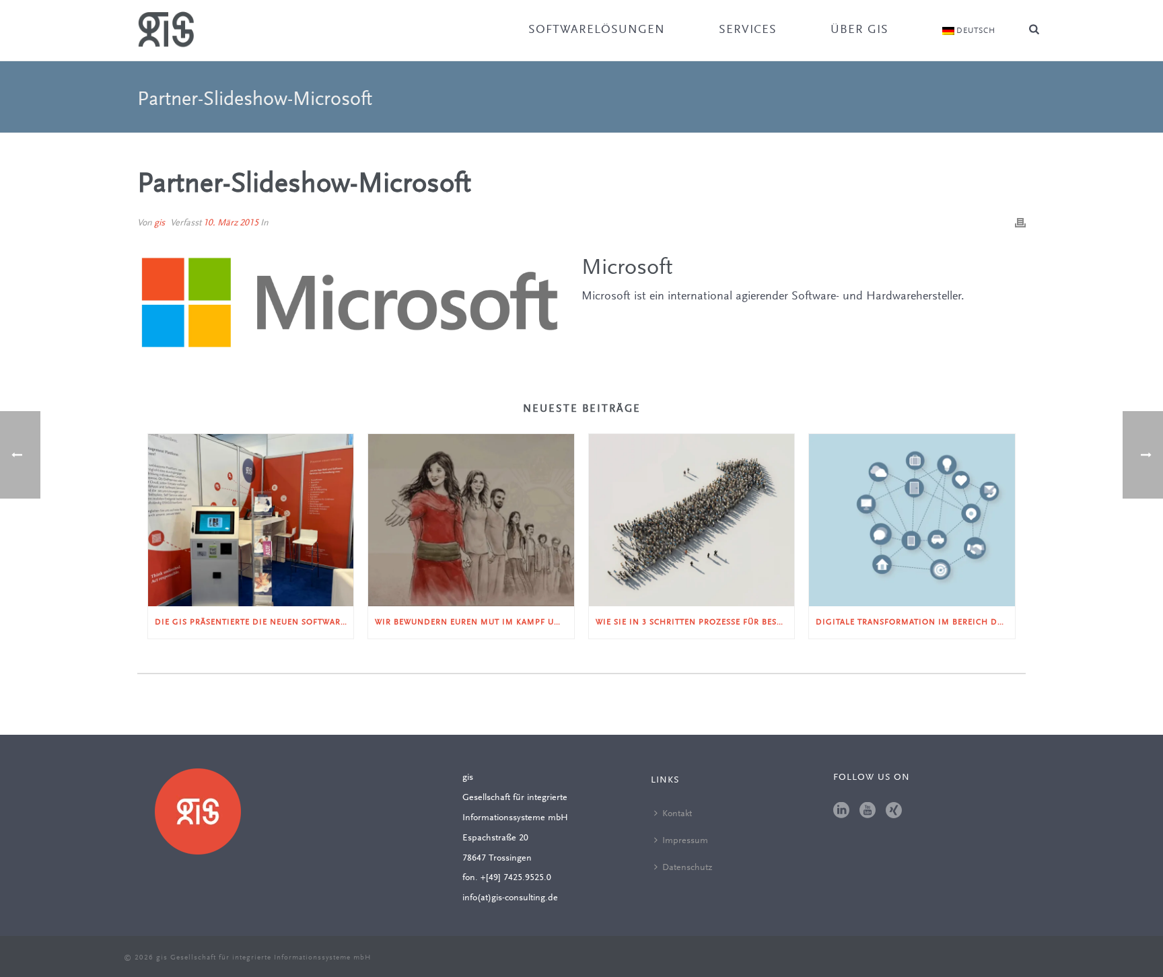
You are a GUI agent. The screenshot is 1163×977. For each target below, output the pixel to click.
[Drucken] (1020, 223)
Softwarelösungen (596, 30)
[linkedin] (841, 811)
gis (159, 223)
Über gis (859, 30)
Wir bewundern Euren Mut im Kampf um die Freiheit (474, 622)
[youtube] (867, 811)
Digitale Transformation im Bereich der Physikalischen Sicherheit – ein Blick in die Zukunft (915, 622)
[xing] (894, 811)
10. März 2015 (230, 223)
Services (748, 30)
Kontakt (677, 814)
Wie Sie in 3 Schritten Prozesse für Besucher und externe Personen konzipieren (695, 622)
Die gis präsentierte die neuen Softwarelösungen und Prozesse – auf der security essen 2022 (254, 622)
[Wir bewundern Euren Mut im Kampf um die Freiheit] (470, 520)
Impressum (685, 841)
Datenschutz (687, 868)
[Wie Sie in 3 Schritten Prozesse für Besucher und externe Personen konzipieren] (691, 520)
